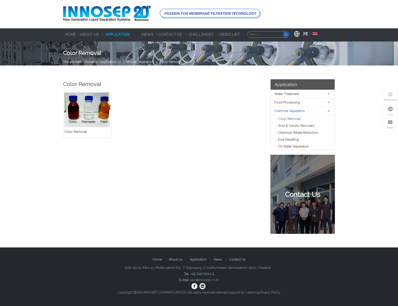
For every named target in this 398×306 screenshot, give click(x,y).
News (218, 259)
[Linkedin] (202, 286)
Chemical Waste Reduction (298, 132)
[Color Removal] (87, 109)
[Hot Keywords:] (286, 34)
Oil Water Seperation (293, 146)
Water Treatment (286, 94)
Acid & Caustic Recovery (296, 126)
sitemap (222, 292)
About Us (176, 259)
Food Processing (287, 102)
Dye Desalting (288, 139)
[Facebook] (194, 286)
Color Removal (75, 132)
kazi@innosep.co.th (204, 280)
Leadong (252, 292)
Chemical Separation (289, 111)
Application (198, 259)
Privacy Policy (270, 292)
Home (157, 259)
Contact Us (237, 259)
